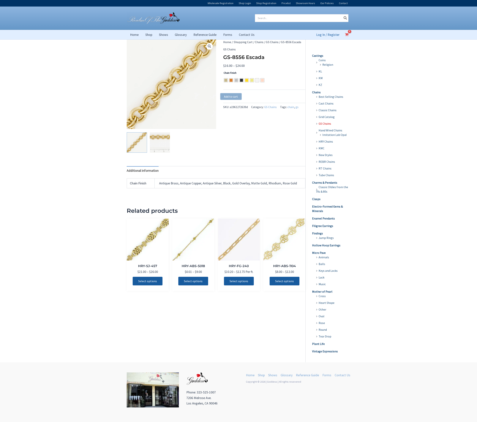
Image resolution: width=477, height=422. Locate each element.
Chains (259, 42)
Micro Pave (319, 253)
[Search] (345, 18)
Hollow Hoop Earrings (326, 245)
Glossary (287, 375)
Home (227, 42)
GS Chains (272, 42)
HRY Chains (326, 141)
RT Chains (325, 168)
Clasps (316, 199)
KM (321, 78)
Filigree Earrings (322, 226)
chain (290, 107)
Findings (317, 233)
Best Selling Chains (331, 97)
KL (320, 71)
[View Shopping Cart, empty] (346, 34)
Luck (321, 277)
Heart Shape (326, 303)
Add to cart (231, 96)
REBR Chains (327, 161)
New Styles (326, 155)
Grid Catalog (327, 117)
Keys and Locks (328, 270)
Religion (327, 64)
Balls (322, 264)
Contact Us (342, 375)
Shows (272, 375)
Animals (324, 257)
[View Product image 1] (137, 142)
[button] (209, 46)
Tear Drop (325, 336)
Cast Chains (326, 103)
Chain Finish (230, 72)
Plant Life (318, 344)
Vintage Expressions (325, 351)
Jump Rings (326, 238)
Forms (326, 375)
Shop (261, 375)
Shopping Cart (243, 42)
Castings (317, 55)
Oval (321, 316)
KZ (320, 85)
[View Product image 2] (160, 142)
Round (323, 329)
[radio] (226, 80)
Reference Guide (307, 375)
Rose (322, 323)
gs (297, 107)
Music (322, 284)
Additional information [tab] (143, 170)
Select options (147, 281)
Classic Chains (328, 110)
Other (322, 309)
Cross (322, 296)
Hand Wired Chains (330, 130)
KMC (321, 148)
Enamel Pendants (323, 218)
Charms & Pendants (324, 182)
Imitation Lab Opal (334, 135)
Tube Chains (326, 175)
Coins (322, 60)
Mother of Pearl (322, 291)
